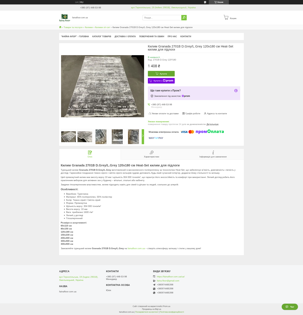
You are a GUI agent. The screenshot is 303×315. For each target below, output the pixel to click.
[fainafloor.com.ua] (64, 17)
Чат (292, 307)
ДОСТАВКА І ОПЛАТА (125, 36)
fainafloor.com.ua (136, 248)
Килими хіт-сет (102, 27)
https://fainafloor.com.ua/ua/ (171, 276)
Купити (163, 73)
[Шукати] (184, 17)
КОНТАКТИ (185, 36)
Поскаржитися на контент (146, 312)
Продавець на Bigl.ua (151, 309)
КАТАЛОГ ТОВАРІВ (101, 36)
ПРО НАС (172, 36)
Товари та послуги (73, 27)
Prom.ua (166, 306)
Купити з (158, 80)
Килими (89, 27)
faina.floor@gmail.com (168, 281)
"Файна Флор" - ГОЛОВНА (75, 36)
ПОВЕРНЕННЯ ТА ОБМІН (151, 36)
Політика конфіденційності (172, 312)
